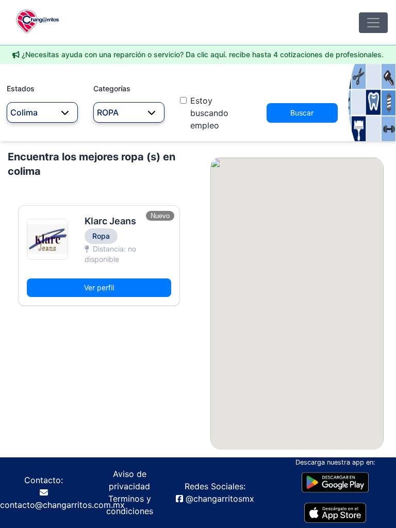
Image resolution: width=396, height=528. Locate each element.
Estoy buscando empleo (209, 112)
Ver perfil (99, 287)
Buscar (302, 112)
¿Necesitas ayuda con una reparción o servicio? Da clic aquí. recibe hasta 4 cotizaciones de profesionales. (203, 54)
